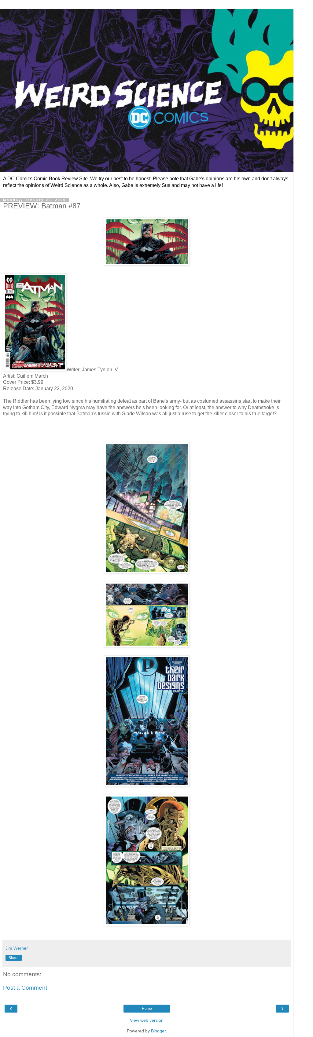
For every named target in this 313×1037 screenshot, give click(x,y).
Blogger (158, 1030)
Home (147, 1008)
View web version (147, 1020)
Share (14, 958)
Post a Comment (25, 987)
